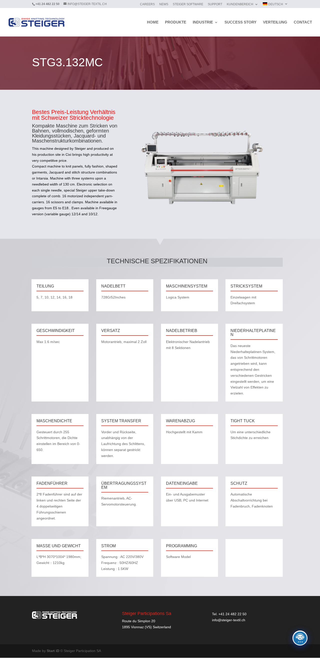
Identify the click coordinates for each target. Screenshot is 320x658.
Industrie (203, 22)
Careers (147, 4)
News (163, 4)
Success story (240, 22)
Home (152, 22)
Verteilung (275, 22)
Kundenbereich (240, 4)
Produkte (175, 22)
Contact (303, 22)
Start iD (53, 651)
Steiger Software (188, 4)
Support (215, 4)
